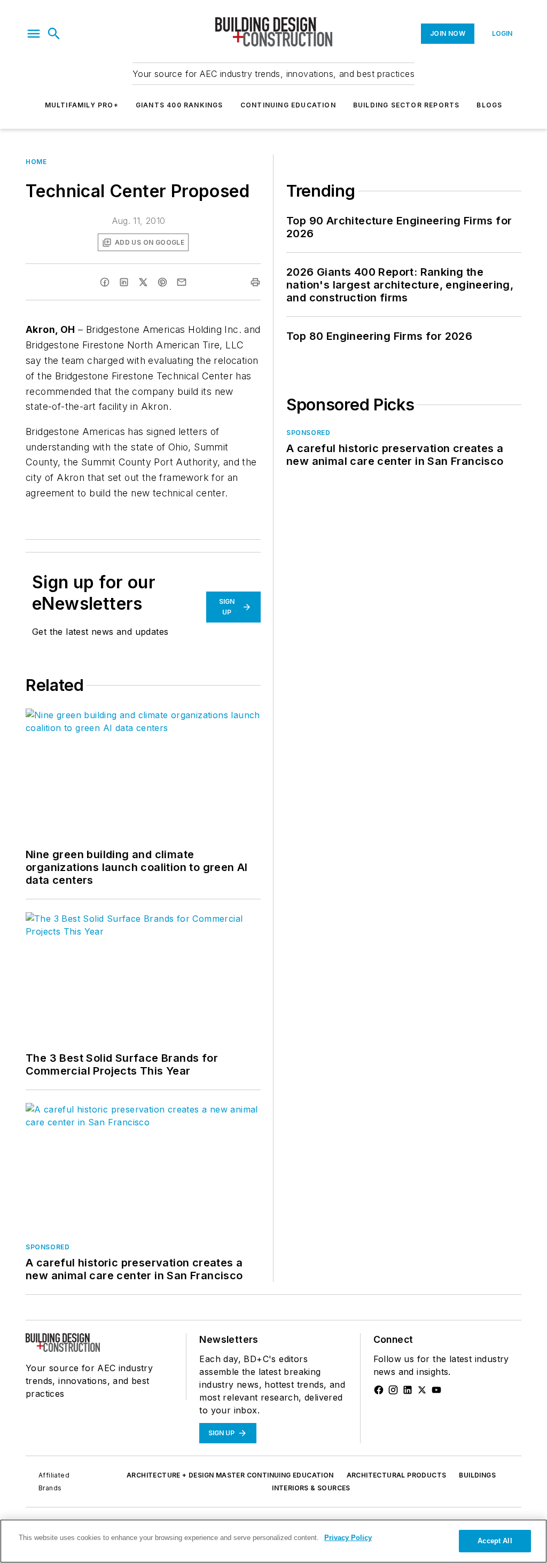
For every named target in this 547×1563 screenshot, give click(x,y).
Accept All (495, 1541)
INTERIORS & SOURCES (311, 1488)
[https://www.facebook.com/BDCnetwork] (378, 1390)
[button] (34, 34)
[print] (255, 282)
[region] (273, 1541)
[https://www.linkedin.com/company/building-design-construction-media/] (407, 1390)
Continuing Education (288, 105)
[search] (54, 34)
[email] (181, 282)
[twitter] (143, 282)
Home (36, 162)
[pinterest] (162, 282)
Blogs (489, 105)
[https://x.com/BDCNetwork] (422, 1390)
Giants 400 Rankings (179, 105)
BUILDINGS (477, 1475)
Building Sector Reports (406, 105)
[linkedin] (124, 282)
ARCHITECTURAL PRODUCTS (397, 1475)
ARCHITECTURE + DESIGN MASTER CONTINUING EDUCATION (230, 1475)
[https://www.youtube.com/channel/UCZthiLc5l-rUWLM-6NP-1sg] (436, 1390)
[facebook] (104, 282)
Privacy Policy (348, 1538)
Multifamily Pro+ (82, 105)
